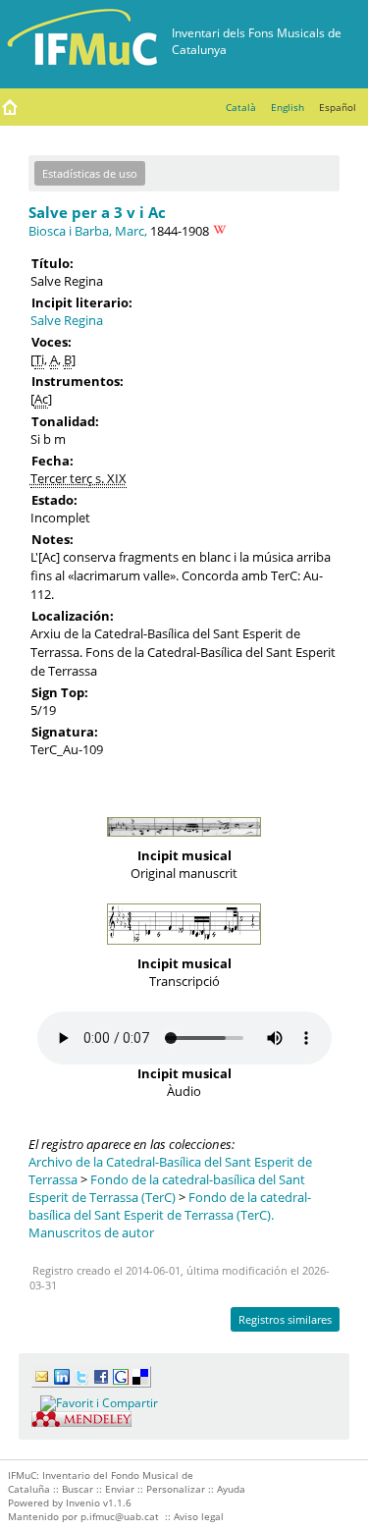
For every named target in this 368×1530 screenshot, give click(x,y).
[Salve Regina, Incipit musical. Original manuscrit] (184, 841)
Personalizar (175, 1489)
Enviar (119, 1489)
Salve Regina (66, 320)
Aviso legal (199, 1516)
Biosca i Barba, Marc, (87, 231)
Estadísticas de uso (89, 173)
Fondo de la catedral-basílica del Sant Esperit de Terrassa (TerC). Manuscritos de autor (169, 1214)
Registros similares (285, 1319)
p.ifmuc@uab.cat (119, 1516)
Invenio (83, 1502)
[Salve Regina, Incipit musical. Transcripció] (184, 949)
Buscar (77, 1489)
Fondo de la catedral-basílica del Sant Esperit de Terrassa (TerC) (166, 1188)
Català (241, 107)
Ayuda (231, 1489)
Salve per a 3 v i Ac (97, 212)
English (287, 107)
